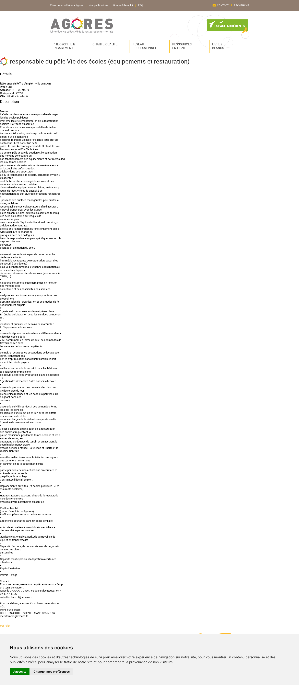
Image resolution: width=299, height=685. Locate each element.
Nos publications (98, 5)
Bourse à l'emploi (123, 5)
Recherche (241, 5)
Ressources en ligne (182, 46)
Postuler (5, 625)
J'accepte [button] (19, 671)
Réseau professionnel (143, 46)
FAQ (140, 5)
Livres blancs (218, 46)
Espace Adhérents (229, 26)
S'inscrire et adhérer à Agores (67, 5)
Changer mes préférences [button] (52, 671)
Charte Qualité (104, 44)
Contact (223, 5)
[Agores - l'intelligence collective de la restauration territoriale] (82, 25)
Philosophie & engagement (64, 46)
